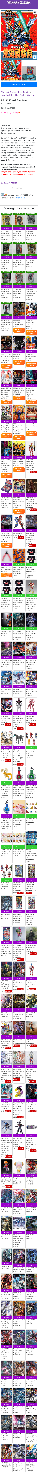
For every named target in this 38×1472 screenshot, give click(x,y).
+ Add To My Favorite (10, 113)
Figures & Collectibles (11, 92)
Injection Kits (7, 95)
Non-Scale (20, 95)
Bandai (26, 92)
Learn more (20, 198)
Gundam (31, 95)
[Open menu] (2, 2)
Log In (17, 7)
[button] (23, 7)
